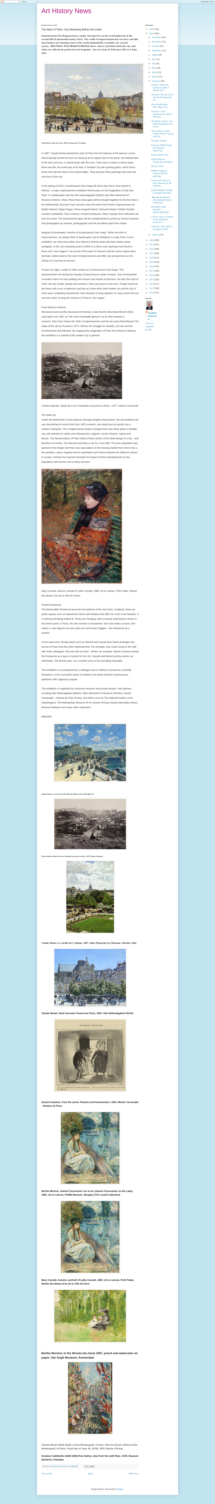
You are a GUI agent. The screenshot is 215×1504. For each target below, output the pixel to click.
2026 (151, 29)
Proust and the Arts (160, 155)
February (156, 81)
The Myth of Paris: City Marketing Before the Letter (162, 124)
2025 (151, 33)
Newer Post (47, 1473)
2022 (151, 249)
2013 (151, 288)
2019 (151, 262)
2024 (151, 240)
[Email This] (85, 1466)
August (155, 54)
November (157, 41)
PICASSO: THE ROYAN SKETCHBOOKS (160, 210)
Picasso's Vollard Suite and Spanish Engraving (161, 148)
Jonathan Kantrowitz (152, 316)
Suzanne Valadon (159, 140)
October (156, 46)
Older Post (133, 1473)
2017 (151, 270)
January (155, 234)
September (157, 50)
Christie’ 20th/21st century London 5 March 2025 (160, 87)
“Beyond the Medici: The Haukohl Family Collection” (161, 200)
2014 (151, 284)
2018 (151, 266)
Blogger (119, 1489)
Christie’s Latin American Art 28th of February (161, 114)
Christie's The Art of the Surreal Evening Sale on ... (162, 97)
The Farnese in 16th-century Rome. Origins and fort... (162, 133)
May (154, 68)
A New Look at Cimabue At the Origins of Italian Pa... (162, 219)
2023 (151, 244)
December (157, 37)
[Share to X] (89, 1466)
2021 (151, 253)
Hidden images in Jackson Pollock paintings (159, 173)
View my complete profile (150, 326)
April (154, 72)
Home (90, 1473)
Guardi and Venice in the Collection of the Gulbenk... (161, 183)
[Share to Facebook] (91, 1466)
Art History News (66, 11)
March (155, 76)
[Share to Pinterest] (93, 1466)
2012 (151, 292)
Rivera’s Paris (157, 166)
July (154, 59)
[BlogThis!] (87, 1466)
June (154, 63)
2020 (151, 257)
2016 (151, 275)
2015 (151, 279)
